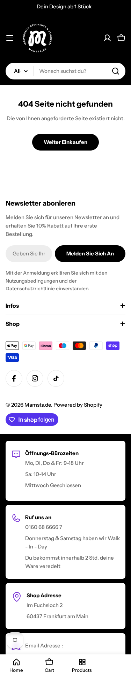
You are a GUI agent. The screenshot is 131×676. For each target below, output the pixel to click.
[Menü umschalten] (10, 38)
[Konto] (107, 38)
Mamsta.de (37, 404)
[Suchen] (115, 71)
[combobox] (65, 71)
